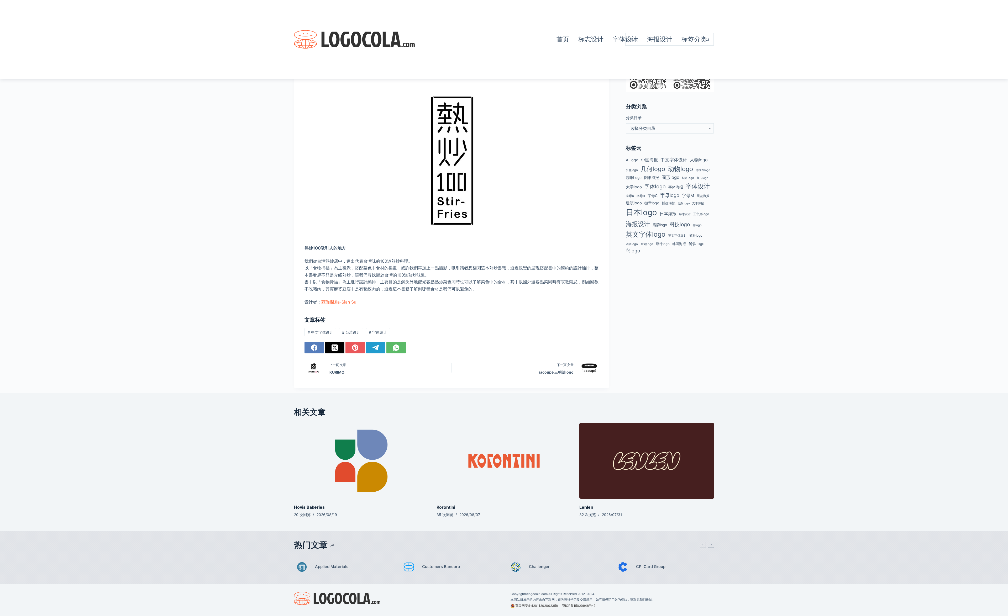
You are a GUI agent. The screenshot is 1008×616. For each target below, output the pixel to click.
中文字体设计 (320, 332)
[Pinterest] (355, 347)
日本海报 (668, 213)
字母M (688, 195)
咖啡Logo (634, 178)
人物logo (699, 159)
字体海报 (675, 187)
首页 (562, 39)
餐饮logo (697, 243)
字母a (630, 196)
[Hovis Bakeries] (361, 461)
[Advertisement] (483, 39)
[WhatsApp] (396, 347)
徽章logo (651, 203)
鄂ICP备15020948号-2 (578, 606)
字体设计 (378, 332)
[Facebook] (314, 347)
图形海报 (651, 178)
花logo (697, 225)
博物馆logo (703, 170)
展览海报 (703, 196)
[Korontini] (504, 461)
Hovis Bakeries (309, 507)
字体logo (655, 186)
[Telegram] (375, 347)
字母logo (669, 195)
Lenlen (586, 507)
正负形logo (701, 214)
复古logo (702, 178)
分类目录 (634, 117)
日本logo (641, 212)
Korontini (446, 507)
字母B (641, 196)
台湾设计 (351, 332)
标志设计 (590, 39)
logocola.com (538, 594)
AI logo (632, 160)
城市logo (688, 178)
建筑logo (634, 203)
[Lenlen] (646, 461)
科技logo (680, 224)
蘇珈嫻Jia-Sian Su (338, 302)
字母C (653, 196)
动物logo (680, 169)
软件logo (696, 235)
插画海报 (668, 203)
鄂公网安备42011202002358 (536, 606)
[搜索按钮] (707, 39)
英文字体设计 (677, 235)
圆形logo (670, 177)
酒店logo (632, 244)
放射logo (684, 203)
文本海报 (698, 203)
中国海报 (649, 159)
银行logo (663, 244)
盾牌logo (660, 225)
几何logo (652, 169)
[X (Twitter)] (334, 347)
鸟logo (633, 250)
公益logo (632, 170)
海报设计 (638, 224)
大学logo (634, 186)
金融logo (646, 244)
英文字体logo (645, 234)
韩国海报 (679, 244)
